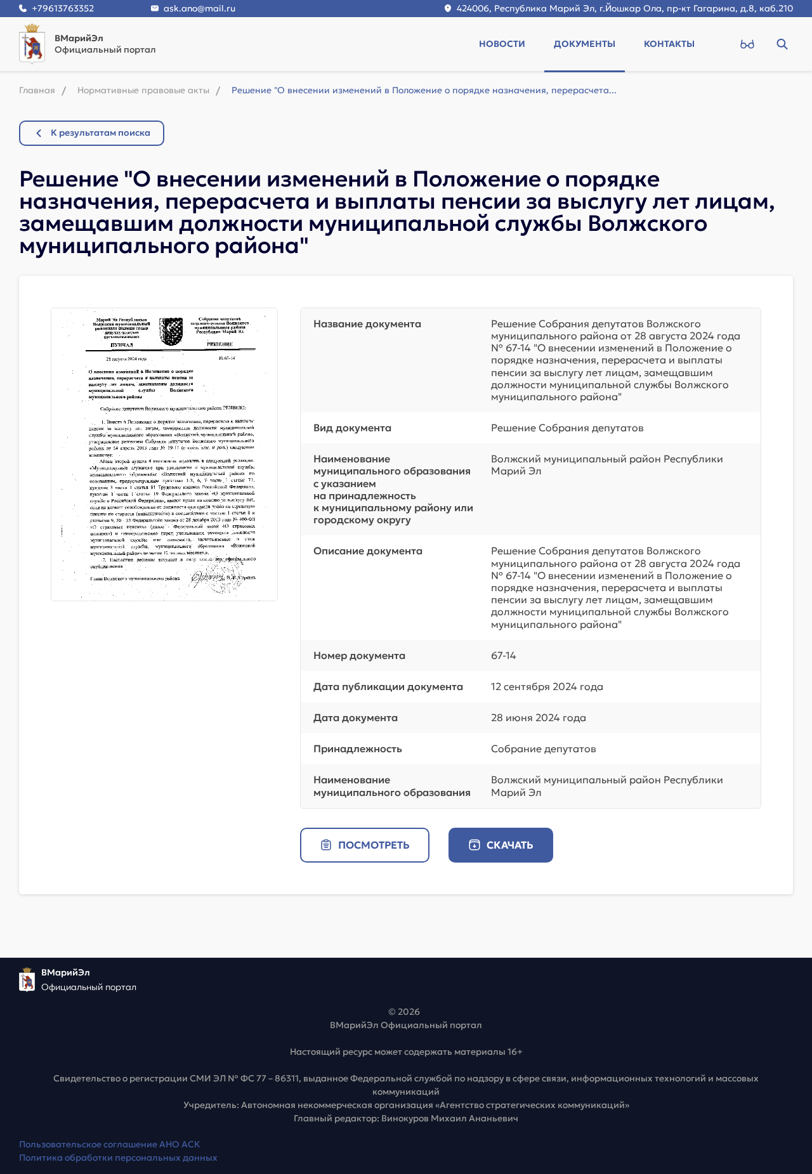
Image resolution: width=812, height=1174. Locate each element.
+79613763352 (63, 8)
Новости (502, 43)
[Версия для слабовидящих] (747, 43)
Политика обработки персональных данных (118, 1157)
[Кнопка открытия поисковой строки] (782, 43)
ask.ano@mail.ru (199, 8)
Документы (584, 43)
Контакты (669, 43)
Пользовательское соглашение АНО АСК (109, 1144)
